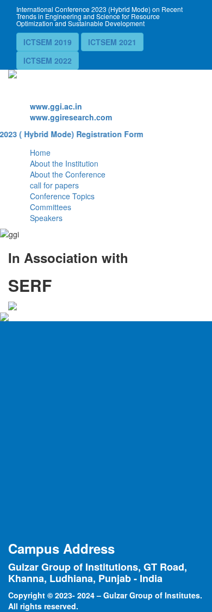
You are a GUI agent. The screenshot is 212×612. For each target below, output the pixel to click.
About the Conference (67, 174)
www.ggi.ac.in (56, 106)
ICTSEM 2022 (47, 60)
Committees (50, 206)
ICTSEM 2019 (47, 41)
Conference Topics (62, 196)
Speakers (46, 217)
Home (40, 152)
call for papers (54, 185)
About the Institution (64, 163)
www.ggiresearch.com (71, 117)
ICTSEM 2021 (112, 41)
